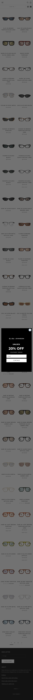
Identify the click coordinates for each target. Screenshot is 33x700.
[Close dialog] (30, 330)
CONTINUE (16, 360)
